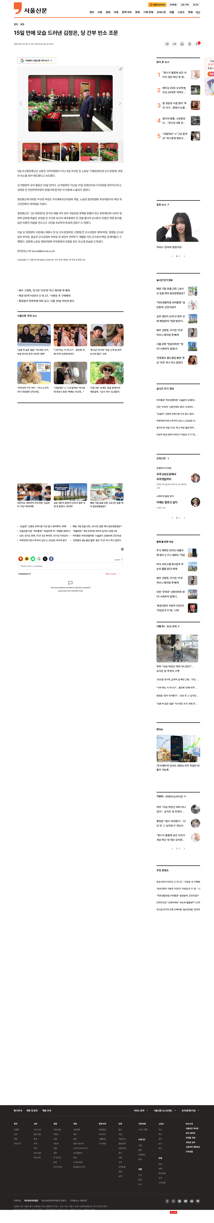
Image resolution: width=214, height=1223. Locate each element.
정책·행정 (102, 1129)
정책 (55, 1162)
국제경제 (76, 1129)
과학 (35, 1148)
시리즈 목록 (142, 1129)
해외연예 (162, 1173)
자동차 (56, 1143)
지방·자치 (102, 1134)
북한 (22, 24)
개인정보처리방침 (31, 1200)
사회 (100, 12)
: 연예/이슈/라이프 (169, 796)
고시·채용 (102, 1143)
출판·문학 (122, 1143)
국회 (15, 1134)
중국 (75, 1134)
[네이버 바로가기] (191, 1201)
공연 (120, 1176)
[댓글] (197, 44)
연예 (190, 12)
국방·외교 (17, 1143)
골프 (160, 1138)
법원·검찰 (37, 1134)
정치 (92, 12)
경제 (108, 12)
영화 (120, 1171)
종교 (120, 1152)
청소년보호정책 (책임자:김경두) (54, 1200)
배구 (160, 1148)
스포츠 (181, 12)
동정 (140, 1179)
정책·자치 (127, 12)
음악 (120, 1129)
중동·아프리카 (78, 1143)
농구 (160, 1143)
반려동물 (122, 1166)
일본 (75, 1138)
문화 (137, 12)
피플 (171, 12)
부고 (140, 1184)
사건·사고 (37, 1129)
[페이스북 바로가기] (167, 1201)
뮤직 (160, 1178)
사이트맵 (189, 1151)
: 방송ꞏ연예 (166, 626)
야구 (160, 1129)
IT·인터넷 (57, 1157)
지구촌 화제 (77, 1162)
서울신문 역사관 (192, 1128)
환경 (35, 1138)
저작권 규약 (190, 1142)
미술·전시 (122, 1138)
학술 (120, 1134)
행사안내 (18, 1110)
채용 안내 (46, 1110)
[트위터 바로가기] (173, 1201)
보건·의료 (37, 1152)
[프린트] (182, 44)
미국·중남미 (77, 1152)
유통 (55, 1148)
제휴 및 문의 (32, 1110)
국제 (116, 12)
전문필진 (141, 1154)
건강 (120, 1162)
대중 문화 (122, 1148)
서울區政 (102, 1138)
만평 (140, 1159)
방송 (160, 1164)
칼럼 (140, 1150)
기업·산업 (57, 1129)
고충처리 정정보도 (193, 1146)
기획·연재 (148, 12)
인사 (140, 1175)
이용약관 (17, 1200)
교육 (35, 1143)
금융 (55, 1138)
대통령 (16, 1129)
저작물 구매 (190, 1137)
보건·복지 (37, 1157)
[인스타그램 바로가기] (179, 1201)
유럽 (75, 1157)
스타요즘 (162, 1182)
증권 (55, 1152)
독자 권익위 (190, 1133)
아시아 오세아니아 (80, 1148)
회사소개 (189, 1123)
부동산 (56, 1134)
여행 (120, 1157)
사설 (140, 1145)
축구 (160, 1134)
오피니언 (161, 12)
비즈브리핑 (57, 1166)
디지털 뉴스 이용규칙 (78, 1200)
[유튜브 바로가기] (185, 1201)
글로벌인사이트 (79, 1166)
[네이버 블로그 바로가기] (198, 1201)
